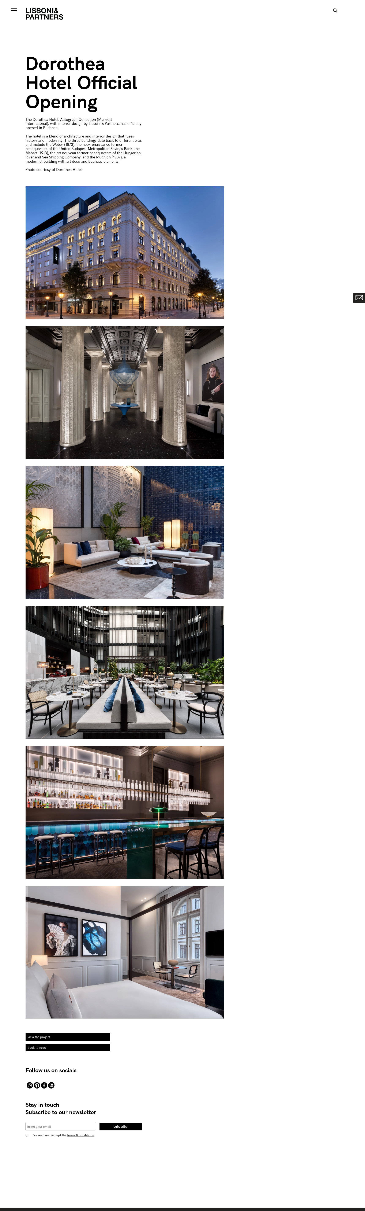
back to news (37, 1047)
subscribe (121, 1126)
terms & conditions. (80, 1135)
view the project (39, 1037)
